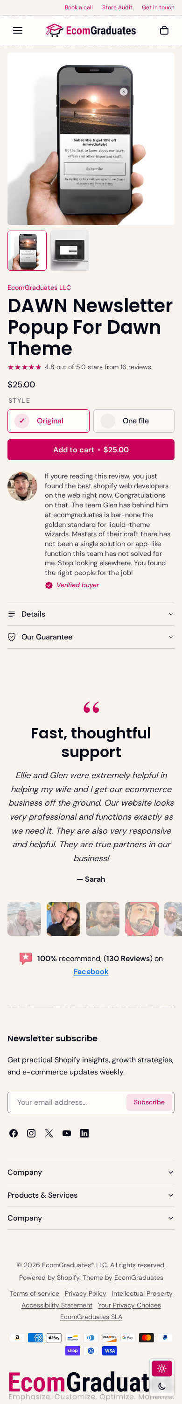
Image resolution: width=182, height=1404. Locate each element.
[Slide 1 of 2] (27, 251)
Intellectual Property (142, 1293)
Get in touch (158, 7)
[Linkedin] (84, 1133)
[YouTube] (67, 1133)
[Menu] (17, 30)
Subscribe (149, 1102)
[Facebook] (13, 1133)
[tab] (24, 919)
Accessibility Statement (56, 1305)
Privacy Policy (85, 1293)
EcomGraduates (138, 1277)
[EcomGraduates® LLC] (91, 30)
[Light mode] (162, 1368)
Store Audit (117, 7)
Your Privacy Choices (129, 1305)
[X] (49, 1133)
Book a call (79, 7)
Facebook (91, 971)
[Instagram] (31, 1133)
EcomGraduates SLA (91, 1317)
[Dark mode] (162, 1386)
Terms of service (34, 1293)
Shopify (68, 1277)
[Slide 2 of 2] (70, 251)
